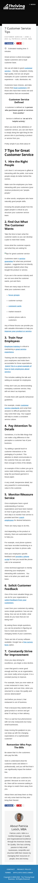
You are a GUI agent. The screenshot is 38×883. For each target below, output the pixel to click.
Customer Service (14, 37)
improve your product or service (18, 331)
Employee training (12, 346)
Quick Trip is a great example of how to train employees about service (18, 369)
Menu (33, 4)
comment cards (14, 306)
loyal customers (20, 88)
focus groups (14, 295)
